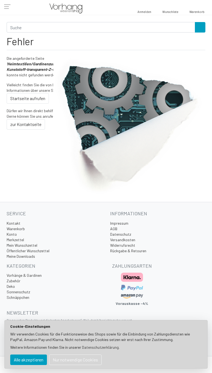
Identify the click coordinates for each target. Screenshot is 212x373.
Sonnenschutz (18, 291)
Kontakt (13, 223)
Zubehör (13, 280)
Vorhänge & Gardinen (24, 275)
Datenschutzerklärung (100, 347)
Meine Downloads (21, 256)
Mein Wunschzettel (22, 245)
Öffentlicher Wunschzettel (28, 250)
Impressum (119, 223)
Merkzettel (15, 239)
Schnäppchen (18, 297)
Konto (12, 234)
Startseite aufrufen (27, 98)
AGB (113, 228)
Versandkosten (122, 239)
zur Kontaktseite (25, 124)
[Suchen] (200, 27)
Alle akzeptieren (28, 359)
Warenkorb (16, 228)
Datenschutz (120, 234)
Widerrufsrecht (122, 245)
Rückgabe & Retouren (128, 250)
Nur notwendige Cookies (75, 359)
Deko (11, 286)
